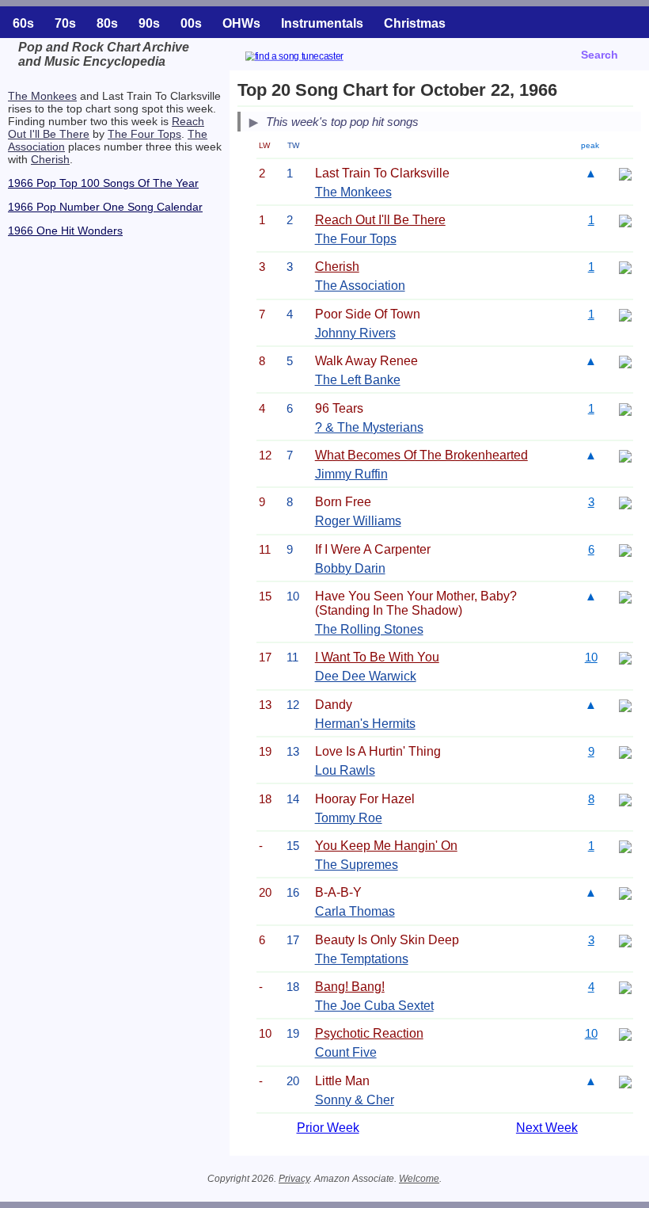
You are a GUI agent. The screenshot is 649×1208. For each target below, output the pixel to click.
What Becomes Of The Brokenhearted (421, 455)
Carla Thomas (355, 911)
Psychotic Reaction (369, 1033)
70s (65, 23)
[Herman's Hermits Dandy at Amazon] (625, 704)
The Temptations (361, 959)
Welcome (419, 1178)
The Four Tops (144, 134)
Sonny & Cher (354, 1100)
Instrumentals (322, 23)
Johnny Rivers (355, 333)
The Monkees (42, 96)
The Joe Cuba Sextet (374, 1005)
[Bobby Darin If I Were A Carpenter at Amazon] (625, 549)
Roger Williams (358, 521)
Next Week (547, 1127)
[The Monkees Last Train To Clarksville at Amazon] (625, 173)
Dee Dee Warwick (365, 676)
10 (591, 657)
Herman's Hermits (365, 723)
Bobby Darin (350, 568)
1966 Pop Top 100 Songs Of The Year (103, 183)
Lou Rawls (345, 770)
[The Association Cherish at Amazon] (625, 266)
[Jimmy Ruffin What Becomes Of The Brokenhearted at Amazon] (625, 455)
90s (149, 23)
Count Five (346, 1052)
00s (191, 23)
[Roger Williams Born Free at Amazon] (625, 502)
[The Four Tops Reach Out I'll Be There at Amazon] (625, 220)
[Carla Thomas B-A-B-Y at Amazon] (625, 892)
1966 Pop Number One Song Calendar (105, 206)
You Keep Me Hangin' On (386, 845)
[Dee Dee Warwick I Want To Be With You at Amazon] (625, 657)
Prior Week (328, 1127)
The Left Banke (357, 380)
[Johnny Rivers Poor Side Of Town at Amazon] (625, 314)
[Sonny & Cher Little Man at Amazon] (625, 1081)
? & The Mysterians (369, 427)
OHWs (241, 23)
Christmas (415, 23)
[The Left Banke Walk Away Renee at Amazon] (625, 361)
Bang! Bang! (350, 986)
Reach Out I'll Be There (380, 220)
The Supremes (356, 864)
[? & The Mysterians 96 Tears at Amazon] (625, 408)
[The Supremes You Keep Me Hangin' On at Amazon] (625, 845)
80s (107, 23)
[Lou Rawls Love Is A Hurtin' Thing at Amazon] (625, 751)
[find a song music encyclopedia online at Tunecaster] (313, 58)
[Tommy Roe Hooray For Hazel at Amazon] (625, 799)
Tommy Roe (348, 818)
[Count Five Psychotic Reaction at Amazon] (625, 1033)
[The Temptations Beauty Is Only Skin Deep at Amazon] (625, 940)
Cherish (50, 159)
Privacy (294, 1178)
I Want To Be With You (377, 657)
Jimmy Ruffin (351, 474)
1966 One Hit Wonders (65, 230)
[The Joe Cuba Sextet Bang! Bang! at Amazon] (625, 986)
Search (599, 54)
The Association (360, 285)
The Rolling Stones (369, 629)
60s (23, 23)
